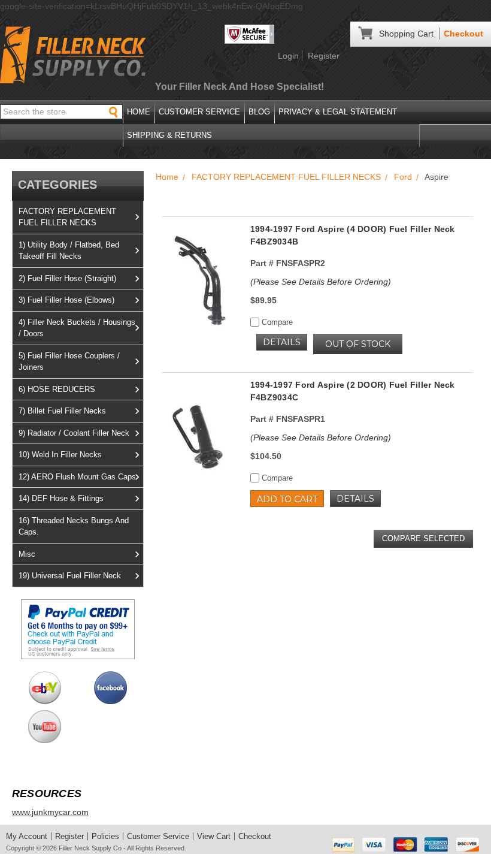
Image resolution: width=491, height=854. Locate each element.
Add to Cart (287, 499)
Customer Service (199, 111)
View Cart (214, 836)
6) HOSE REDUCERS (57, 389)
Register (324, 56)
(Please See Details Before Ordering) (320, 281)
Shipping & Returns (169, 135)
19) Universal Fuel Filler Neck (70, 575)
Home (138, 111)
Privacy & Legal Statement (337, 111)
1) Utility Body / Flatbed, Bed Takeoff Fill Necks (69, 250)
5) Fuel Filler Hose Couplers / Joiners (69, 361)
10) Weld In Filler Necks (60, 454)
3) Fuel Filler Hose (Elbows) (66, 299)
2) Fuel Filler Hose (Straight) (67, 278)
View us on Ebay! (44, 687)
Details (282, 342)
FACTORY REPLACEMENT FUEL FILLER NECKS (67, 217)
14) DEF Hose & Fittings (61, 498)
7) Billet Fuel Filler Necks (62, 410)
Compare (276, 322)
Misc (27, 554)
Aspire (436, 177)
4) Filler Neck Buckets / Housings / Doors (77, 328)
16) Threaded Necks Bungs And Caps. (74, 526)
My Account (26, 836)
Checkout (463, 33)
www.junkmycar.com (50, 812)
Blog (259, 111)
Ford (403, 177)
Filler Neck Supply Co (90, 848)
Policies (105, 836)
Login (288, 56)
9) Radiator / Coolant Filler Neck (74, 432)
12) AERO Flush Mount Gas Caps (77, 476)
